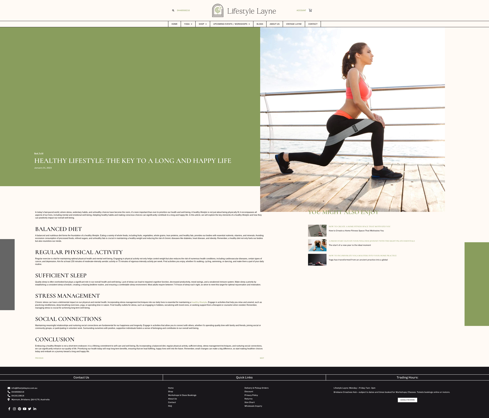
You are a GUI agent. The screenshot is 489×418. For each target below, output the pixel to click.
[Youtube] (24, 408)
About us (275, 24)
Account (301, 10)
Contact (312, 24)
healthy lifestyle (199, 302)
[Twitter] (29, 408)
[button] (173, 10)
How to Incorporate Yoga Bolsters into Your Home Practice (363, 255)
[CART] (309, 10)
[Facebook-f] (9, 408)
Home (175, 24)
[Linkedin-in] (34, 408)
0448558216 (183, 10)
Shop (201, 24)
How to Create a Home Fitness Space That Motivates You (359, 226)
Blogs (260, 24)
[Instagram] (14, 408)
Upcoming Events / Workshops (230, 24)
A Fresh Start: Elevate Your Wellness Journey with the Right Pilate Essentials (372, 241)
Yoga (187, 24)
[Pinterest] (19, 408)
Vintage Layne (294, 24)
